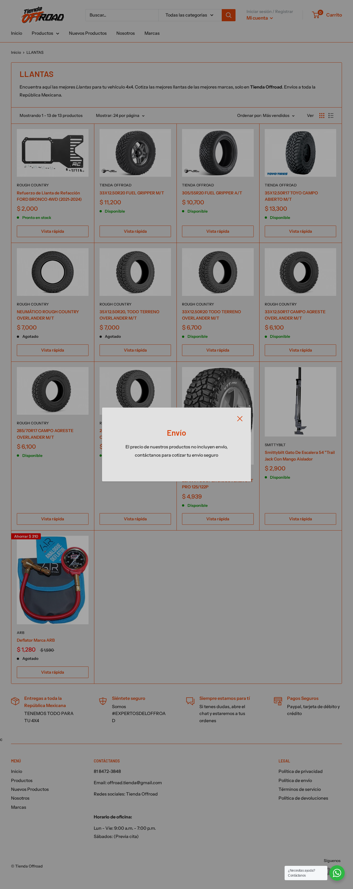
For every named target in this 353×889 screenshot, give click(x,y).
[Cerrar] (240, 418)
